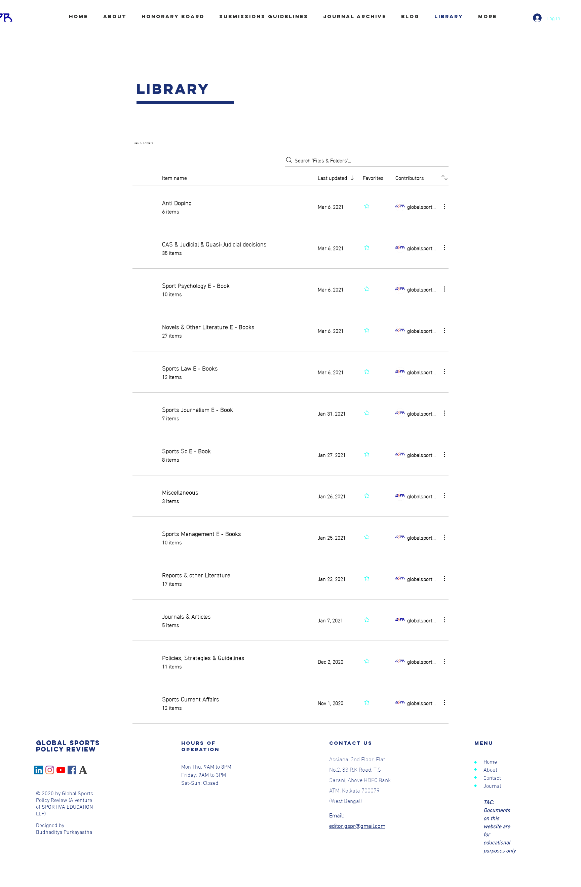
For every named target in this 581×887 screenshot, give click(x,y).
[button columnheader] (444, 177)
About (490, 770)
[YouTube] (60, 770)
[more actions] (444, 206)
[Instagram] (49, 770)
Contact (492, 778)
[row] (290, 176)
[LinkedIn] (38, 770)
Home (490, 762)
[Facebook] (72, 770)
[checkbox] (135, 177)
